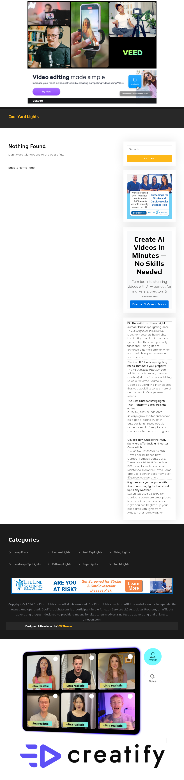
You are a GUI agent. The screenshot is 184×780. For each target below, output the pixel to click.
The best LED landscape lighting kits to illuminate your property (147, 364)
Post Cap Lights (92, 552)
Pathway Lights (61, 564)
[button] (92, 126)
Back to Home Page (21, 168)
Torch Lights (121, 564)
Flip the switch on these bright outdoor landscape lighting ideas (148, 325)
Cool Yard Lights (23, 116)
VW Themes (64, 626)
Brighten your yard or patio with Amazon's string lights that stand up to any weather (148, 486)
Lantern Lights (61, 552)
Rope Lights (90, 564)
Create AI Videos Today (149, 304)
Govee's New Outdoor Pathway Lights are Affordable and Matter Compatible (147, 443)
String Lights (122, 552)
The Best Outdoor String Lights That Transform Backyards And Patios (146, 404)
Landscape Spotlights (27, 564)
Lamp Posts (20, 552)
